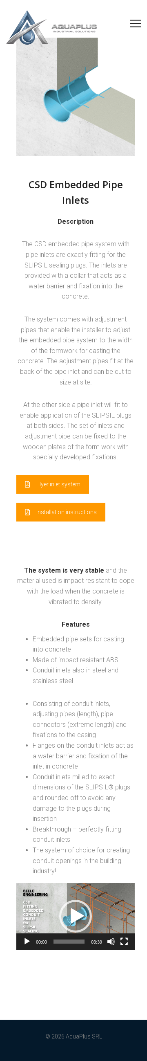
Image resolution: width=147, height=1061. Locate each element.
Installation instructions (66, 512)
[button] (75, 916)
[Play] (27, 941)
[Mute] (111, 941)
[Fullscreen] (124, 941)
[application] (75, 916)
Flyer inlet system (58, 484)
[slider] (69, 942)
